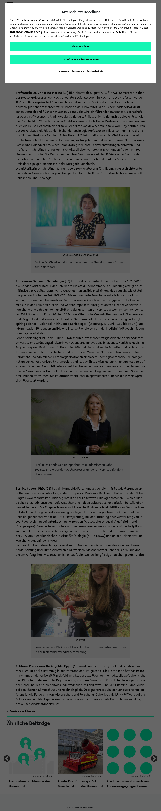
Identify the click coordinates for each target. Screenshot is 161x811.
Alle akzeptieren (80, 46)
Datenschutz (78, 71)
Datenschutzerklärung (26, 32)
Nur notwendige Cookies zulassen (81, 59)
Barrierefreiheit (95, 71)
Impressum (63, 71)
